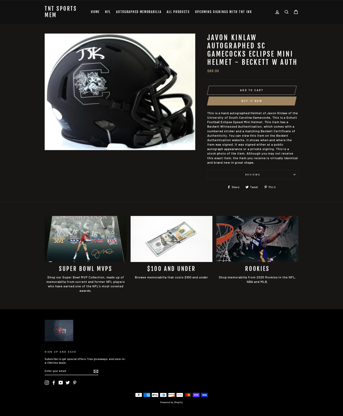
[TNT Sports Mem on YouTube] (61, 382)
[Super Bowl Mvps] (86, 239)
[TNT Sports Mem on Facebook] (54, 382)
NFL (108, 12)
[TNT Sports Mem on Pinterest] (75, 382)
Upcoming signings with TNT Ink (223, 12)
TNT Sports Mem (61, 12)
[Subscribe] (96, 371)
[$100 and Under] (172, 239)
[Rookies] (257, 239)
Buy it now (252, 100)
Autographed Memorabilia (138, 12)
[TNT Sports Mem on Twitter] (68, 382)
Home (95, 12)
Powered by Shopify (171, 402)
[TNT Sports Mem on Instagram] (47, 382)
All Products (178, 12)
